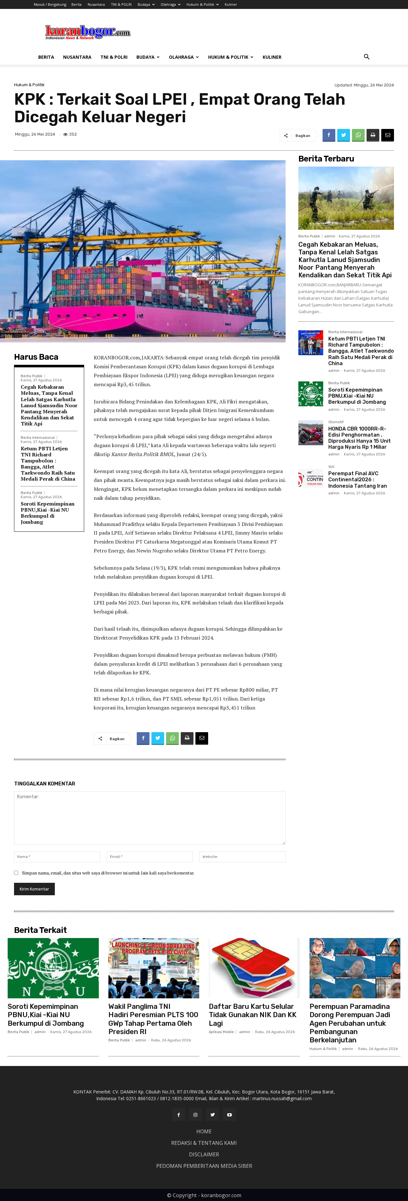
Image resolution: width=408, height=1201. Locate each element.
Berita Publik (31, 376)
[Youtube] (229, 1114)
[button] (366, 58)
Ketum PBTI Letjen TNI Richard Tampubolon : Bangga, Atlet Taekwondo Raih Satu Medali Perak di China (48, 464)
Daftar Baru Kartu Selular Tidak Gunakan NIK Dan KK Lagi (252, 1015)
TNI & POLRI (121, 4)
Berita (76, 4)
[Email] (387, 135)
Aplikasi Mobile (221, 1032)
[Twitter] (343, 135)
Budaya (144, 4)
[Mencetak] (373, 135)
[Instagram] (195, 1114)
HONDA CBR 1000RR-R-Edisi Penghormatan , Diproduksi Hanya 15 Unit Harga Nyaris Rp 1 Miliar (359, 438)
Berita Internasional (38, 437)
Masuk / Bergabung (50, 4)
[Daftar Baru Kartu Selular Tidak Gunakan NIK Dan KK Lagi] (254, 968)
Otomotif (336, 422)
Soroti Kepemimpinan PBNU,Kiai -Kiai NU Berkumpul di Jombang (48, 513)
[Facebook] (329, 135)
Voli (331, 467)
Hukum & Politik (200, 4)
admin (329, 236)
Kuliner (231, 4)
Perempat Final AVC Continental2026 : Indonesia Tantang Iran (357, 479)
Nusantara (96, 4)
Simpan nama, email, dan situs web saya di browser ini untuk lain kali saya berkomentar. (108, 873)
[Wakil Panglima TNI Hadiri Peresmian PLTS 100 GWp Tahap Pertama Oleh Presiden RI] (154, 968)
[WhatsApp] (358, 135)
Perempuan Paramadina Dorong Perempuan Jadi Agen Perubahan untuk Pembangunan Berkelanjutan (350, 1023)
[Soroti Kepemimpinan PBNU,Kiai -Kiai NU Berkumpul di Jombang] (310, 393)
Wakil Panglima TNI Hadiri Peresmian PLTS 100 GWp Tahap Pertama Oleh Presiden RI (153, 1019)
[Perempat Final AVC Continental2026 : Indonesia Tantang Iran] (310, 477)
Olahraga (168, 4)
